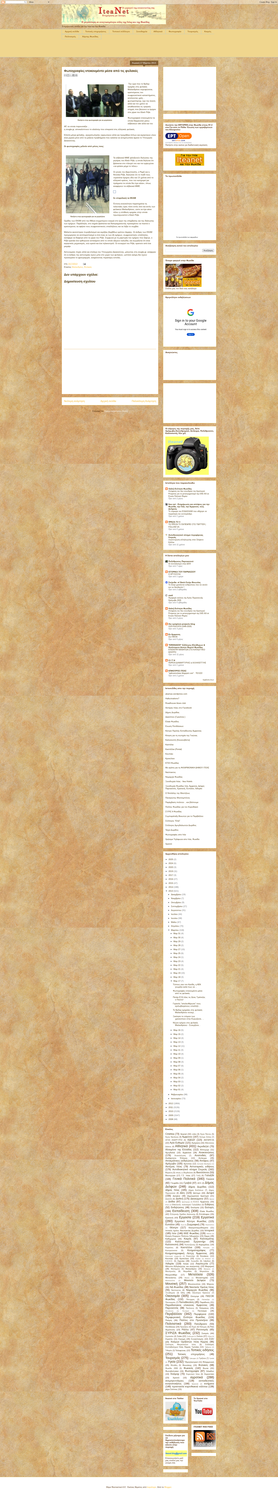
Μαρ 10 (177, 1054)
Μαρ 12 (177, 1046)
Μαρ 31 (177, 933)
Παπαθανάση (186, 1302)
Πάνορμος (190, 1299)
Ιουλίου (174, 914)
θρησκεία (195, 1384)
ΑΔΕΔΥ (191, 1139)
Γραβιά (187, 1183)
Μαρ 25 (177, 953)
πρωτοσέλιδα (182, 237)
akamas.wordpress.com (176, 694)
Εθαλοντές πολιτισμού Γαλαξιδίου (186, 1205)
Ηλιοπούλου (209, 1225)
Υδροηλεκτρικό (191, 1362)
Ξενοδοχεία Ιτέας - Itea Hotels (178, 781)
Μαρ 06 (177, 1069)
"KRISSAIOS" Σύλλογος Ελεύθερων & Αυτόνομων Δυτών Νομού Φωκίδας (186, 646)
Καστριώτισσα (171, 1251)
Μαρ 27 (177, 949)
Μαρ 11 (177, 1050)
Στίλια (210, 1336)
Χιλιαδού (210, 1371)
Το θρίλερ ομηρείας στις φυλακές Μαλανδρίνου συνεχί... (187, 1011)
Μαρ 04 (177, 1077)
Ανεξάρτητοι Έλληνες (176, 1158)
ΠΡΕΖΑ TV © (174, 522)
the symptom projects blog (181, 624)
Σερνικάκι (169, 1336)
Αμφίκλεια (187, 1152)
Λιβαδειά (207, 1261)
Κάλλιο (209, 1233)
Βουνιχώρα (170, 1175)
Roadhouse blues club (175, 703)
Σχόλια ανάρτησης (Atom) (116, 411)
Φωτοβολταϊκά (172, 1371)
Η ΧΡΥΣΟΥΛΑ (174, 574)
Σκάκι (179, 1336)
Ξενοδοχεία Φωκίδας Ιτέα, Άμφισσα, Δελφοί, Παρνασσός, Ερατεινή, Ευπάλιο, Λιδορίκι (185, 787)
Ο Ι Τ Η (171, 660)
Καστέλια (169, 744)
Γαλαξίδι (209, 1175)
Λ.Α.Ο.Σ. (169, 1261)
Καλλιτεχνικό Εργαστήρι (190, 1241)
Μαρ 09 (177, 1058)
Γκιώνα (210, 1179)
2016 (171, 879)
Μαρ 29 (177, 941)
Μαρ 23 (177, 961)
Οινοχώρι (195, 1296)
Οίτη (183, 1293)
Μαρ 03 (177, 1081)
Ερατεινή (169, 1217)
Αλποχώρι (204, 1149)
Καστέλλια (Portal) (173, 749)
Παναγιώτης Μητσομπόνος (177, 798)
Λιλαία (186, 1264)
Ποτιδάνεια (170, 1327)
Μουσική (171, 1283)
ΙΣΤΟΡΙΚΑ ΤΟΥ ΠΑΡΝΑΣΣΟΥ (181, 572)
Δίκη (182, 1193)
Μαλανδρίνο (77, 267)
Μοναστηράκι (202, 1277)
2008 (171, 1119)
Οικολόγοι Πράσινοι (201, 1293)
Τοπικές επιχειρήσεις (95, 31)
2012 (171, 1103)
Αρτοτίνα (188, 1164)
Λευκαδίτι (195, 1261)
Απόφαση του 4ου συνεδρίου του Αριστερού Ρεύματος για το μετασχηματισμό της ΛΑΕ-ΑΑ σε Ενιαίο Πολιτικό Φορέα (188, 493)
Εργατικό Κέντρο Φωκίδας (190, 1221)
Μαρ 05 (177, 1074)
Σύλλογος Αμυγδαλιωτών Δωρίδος (180, 825)
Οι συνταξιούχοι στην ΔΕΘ (179, 564)
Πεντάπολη (169, 1311)
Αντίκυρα (203, 1158)
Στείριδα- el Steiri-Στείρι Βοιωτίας (184, 582)
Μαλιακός (207, 1269)
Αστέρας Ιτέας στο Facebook (178, 708)
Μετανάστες (170, 1277)
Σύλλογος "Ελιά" (172, 821)
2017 (171, 875)
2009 (171, 1115)
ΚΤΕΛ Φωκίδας (172, 763)
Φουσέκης (187, 1365)
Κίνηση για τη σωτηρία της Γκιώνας (181, 735)
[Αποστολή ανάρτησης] (84, 264)
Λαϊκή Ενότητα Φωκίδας (180, 489)
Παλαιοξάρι (206, 1299)
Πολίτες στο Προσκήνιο (194, 1320)
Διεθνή (179, 1198)
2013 (171, 891)
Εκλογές (209, 1207)
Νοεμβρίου (176, 898)
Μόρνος (210, 1284)
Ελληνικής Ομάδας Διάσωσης (182, 1214)
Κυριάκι (198, 1259)
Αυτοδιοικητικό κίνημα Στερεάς (189, 1169)
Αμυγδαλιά (170, 1152)
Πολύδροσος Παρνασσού (180, 561)
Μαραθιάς (187, 1271)
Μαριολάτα (204, 1271)
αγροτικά (196, 1377)
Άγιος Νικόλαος (172, 1137)
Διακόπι (168, 1199)
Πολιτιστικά (173, 1323)
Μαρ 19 (177, 973)
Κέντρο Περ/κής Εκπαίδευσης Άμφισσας (183, 731)
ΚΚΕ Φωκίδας (191, 1233)
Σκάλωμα (190, 1336)
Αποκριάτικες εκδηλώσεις (179, 1160)
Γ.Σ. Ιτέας (185, 1175)
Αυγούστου (176, 910)
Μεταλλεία (195, 1274)
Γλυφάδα (175, 1183)
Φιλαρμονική (208, 1362)
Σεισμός (205, 1333)
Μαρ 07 (177, 1066)
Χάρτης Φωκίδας (90, 36)
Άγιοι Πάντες (205, 1134)
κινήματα (209, 1383)
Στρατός (169, 1339)
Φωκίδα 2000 (171, 1368)
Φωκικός (188, 1368)
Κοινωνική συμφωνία (173, 1256)
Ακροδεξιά (203, 1146)
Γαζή (198, 1176)
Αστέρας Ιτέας (173, 1166)
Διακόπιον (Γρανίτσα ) (175, 717)
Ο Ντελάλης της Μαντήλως (177, 793)
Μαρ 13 (177, 1042)
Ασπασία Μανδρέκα (204, 1164)
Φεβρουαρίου (177, 1094)
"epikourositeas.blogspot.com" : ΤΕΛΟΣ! (185, 673)
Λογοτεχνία (202, 1263)
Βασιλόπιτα (202, 1172)
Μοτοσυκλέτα (170, 1280)
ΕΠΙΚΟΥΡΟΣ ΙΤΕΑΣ (177, 671)
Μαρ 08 (177, 1062)
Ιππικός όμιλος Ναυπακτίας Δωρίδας (182, 1230)
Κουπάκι (169, 754)
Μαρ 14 (177, 1038)
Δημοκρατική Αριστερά (198, 1196)
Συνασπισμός (197, 1339)
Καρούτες (169, 1248)
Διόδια (171, 1201)
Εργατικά (207, 1217)
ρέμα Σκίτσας (171, 1389)
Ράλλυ (185, 1329)
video (194, 1134)
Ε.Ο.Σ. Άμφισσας (201, 1202)
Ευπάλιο (170, 1224)
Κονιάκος (204, 1256)
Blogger (167, 1487)
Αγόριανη (196, 1143)
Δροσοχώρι (186, 1202)
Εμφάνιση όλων (208, 680)
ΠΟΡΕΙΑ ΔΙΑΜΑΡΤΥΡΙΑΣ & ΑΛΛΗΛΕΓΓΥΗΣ (187, 663)
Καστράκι (206, 1247)
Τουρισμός (193, 31)
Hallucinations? (172, 698)
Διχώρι (211, 1199)
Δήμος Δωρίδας (172, 712)
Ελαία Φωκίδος (172, 721)
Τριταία (211, 1358)
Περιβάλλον (173, 1314)
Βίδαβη (178, 1173)
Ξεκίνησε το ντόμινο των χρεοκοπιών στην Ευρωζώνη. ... (188, 1017)
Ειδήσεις (209, 1204)
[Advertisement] (114, 50)
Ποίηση (168, 1320)
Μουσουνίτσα (194, 1284)
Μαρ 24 (177, 957)
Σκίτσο (200, 1336)
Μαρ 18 (177, 977)
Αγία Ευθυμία (177, 1142)
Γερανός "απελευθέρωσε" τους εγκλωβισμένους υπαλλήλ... (187, 1004)
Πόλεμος (203, 1327)
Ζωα (182, 1225)
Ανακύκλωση (180, 1156)
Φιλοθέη (174, 1365)
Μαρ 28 (177, 945)
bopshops (151, 1487)
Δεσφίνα (176, 1196)
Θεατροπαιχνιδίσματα (198, 1227)
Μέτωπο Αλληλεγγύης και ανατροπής (182, 1266)
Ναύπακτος (170, 772)
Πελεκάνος (204, 1308)
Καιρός (207, 31)
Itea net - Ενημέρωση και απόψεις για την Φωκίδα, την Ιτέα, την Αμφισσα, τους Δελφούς (189, 506)
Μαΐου (174, 922)
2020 (171, 867)
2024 (171, 863)
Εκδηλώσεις (177, 1207)
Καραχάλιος (204, 1244)
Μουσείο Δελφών (195, 1280)
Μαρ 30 (177, 937)
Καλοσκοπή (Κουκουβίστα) (177, 740)
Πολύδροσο (200, 1324)
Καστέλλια (186, 1247)
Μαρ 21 (177, 969)
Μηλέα (187, 1278)
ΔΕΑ (199, 1183)
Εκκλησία (195, 1207)
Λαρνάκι (181, 1261)
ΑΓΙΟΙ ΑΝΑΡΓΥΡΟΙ (173, 1140)
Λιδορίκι (169, 1263)
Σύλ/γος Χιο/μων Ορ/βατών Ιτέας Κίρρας (189, 1340)
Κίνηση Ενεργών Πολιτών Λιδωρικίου (182, 1236)
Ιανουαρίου (176, 1098)
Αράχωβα (170, 1163)
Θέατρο (174, 1227)
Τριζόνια (202, 1358)
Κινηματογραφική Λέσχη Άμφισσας (186, 1253)
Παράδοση (205, 1302)
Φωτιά (205, 1368)
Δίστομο (196, 1193)
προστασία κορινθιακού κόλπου (189, 1386)
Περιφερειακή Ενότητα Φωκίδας (185, 1317)
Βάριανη (168, 1173)
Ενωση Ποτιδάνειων (174, 726)
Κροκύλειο (170, 758)
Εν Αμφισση (174, 634)
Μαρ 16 (177, 1030)
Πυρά (194, 1327)
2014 (171, 887)
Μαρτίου (175, 930)
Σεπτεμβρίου (177, 906)
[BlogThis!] (68, 75)
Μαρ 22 (177, 965)
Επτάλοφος (204, 1214)
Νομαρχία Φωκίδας (174, 777)
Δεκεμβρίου (176, 894)
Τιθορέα (168, 1351)
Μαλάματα (175, 1269)
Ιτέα (174, 1233)
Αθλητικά (157, 31)
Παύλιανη (190, 1308)
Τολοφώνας (180, 1350)
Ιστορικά (209, 1230)
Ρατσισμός (202, 1329)
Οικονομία (172, 1296)
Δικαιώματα (196, 1198)
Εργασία (185, 1217)
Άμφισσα (187, 1136)
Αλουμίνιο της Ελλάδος (178, 1149)
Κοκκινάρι (190, 1256)
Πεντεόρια (202, 1311)
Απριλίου (175, 926)
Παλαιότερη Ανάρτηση (144, 401)
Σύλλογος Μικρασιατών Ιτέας (180, 1345)
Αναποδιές (200, 1155)
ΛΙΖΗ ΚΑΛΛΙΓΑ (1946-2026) (180, 626)
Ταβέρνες (208, 1347)
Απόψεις (204, 1160)
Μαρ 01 (177, 1089)
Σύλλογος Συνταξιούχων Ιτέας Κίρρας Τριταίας (189, 1345)
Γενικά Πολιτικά (184, 1179)
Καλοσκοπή (171, 1244)
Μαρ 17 (177, 981)
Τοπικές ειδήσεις (202, 1350)
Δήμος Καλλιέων (196, 1190)
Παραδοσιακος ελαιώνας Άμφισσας (186, 1305)
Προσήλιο (184, 1327)
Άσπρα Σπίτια (205, 1137)
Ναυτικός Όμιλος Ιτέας (201, 1287)
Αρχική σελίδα (72, 31)
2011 (171, 1107)
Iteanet (183, 1134)
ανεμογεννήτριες (174, 1380)
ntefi (170, 595)
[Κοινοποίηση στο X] (70, 75)
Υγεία (171, 1361)
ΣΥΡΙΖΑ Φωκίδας (178, 1333)
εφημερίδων (194, 237)
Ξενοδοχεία (141, 31)
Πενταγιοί (185, 1311)
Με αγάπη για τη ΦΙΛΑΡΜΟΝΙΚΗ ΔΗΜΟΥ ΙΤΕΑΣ (187, 767)
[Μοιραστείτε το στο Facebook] (73, 75)
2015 (171, 883)
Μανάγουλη (170, 1271)
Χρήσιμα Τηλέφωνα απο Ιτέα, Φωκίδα (182, 839)
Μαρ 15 (177, 1034)
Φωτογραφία (175, 31)
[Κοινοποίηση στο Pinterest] (76, 75)
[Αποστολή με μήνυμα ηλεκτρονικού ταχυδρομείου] (65, 75)
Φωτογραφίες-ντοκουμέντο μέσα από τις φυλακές (187, 992)
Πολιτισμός (70, 36)
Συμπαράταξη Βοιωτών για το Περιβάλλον (184, 816)
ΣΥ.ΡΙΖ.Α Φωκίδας (173, 811)
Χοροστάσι (209, 1374)
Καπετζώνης (190, 1245)
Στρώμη (181, 1339)
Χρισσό (168, 844)
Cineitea (169, 1134)
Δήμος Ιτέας (172, 1190)
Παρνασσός (171, 1308)
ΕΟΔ (167, 1205)
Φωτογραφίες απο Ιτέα (175, 834)
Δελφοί (210, 1193)
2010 (171, 1111)
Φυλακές (88, 267)
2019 (171, 871)
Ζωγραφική (193, 1224)
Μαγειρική (209, 1266)
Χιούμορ (174, 1374)
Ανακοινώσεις (206, 1152)
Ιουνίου (174, 918)
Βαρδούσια (188, 1173)
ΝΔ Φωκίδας (177, 1287)
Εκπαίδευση (181, 1211)
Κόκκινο (208, 1259)
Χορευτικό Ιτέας (193, 1374)
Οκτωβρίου (176, 902)
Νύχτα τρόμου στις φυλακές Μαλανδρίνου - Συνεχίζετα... (186, 1024)
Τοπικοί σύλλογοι (121, 31)
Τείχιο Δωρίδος (172, 830)
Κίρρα (207, 1236)
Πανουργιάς (170, 1302)
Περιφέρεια (200, 1314)
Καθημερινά (170, 1239)
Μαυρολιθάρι (171, 1275)
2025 (171, 859)
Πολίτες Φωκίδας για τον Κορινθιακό (181, 807)
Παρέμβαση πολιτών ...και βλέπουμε (181, 802)
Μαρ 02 (177, 1085)
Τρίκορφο (192, 1358)
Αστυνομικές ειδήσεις (202, 1166)
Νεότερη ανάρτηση (74, 401)
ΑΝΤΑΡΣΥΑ (209, 1140)
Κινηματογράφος (196, 1250)
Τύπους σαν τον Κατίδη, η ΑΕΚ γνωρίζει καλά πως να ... (187, 985)
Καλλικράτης (207, 1238)
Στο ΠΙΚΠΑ (173, 637)
